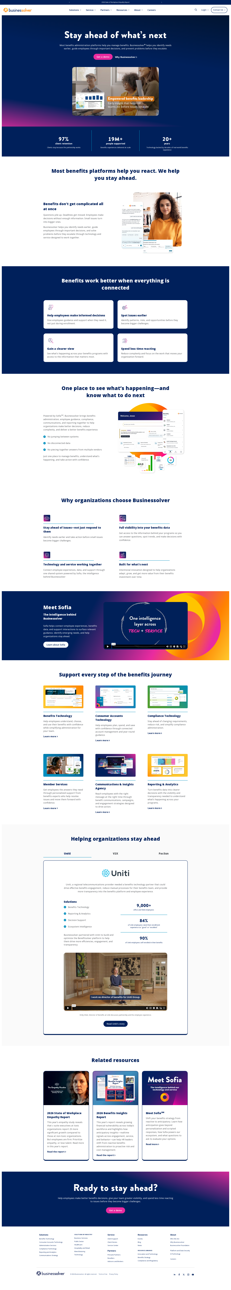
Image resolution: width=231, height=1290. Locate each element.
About (137, 10)
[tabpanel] (115, 947)
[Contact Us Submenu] (225, 10)
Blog (139, 1242)
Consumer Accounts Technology (51, 1242)
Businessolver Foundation (179, 1245)
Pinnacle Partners (114, 1255)
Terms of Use (103, 1274)
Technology (78, 1255)
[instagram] (188, 1274)
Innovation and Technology (148, 1254)
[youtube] (192, 1274)
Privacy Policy (113, 1274)
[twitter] (183, 1274)
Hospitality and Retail (82, 1248)
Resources (121, 10)
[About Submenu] (143, 9)
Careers (152, 10)
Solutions (74, 10)
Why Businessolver (177, 1242)
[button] (69, 2)
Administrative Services (47, 1245)
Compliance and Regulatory (148, 1261)
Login (203, 10)
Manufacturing (79, 1251)
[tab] (67, 853)
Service (89, 10)
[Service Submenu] (95, 9)
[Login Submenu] (208, 10)
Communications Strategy (48, 1255)
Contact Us (218, 10)
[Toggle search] (196, 10)
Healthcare (78, 1245)
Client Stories (112, 1242)
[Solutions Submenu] (81, 9)
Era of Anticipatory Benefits (115, 2)
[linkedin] (174, 1274)
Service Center (113, 1245)
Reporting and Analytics (47, 1252)
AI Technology (175, 1254)
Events (140, 1239)
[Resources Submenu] (129, 9)
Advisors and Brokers (115, 1261)
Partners (104, 10)
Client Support (113, 1239)
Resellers (111, 1258)
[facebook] (179, 1274)
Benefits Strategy (144, 1257)
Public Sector (79, 1241)
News (140, 1245)
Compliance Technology (48, 1249)
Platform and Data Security (180, 1250)
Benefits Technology (46, 1239)
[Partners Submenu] (111, 9)
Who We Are (174, 1239)
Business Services (81, 1238)
